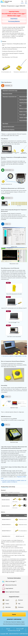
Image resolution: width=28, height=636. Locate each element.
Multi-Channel (8, 197)
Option (6, 424)
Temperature (7, 85)
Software (7, 223)
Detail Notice (14, 18)
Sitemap (8, 628)
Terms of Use (19, 628)
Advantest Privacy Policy (13, 630)
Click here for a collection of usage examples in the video (14, 356)
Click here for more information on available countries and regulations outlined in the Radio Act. (14, 481)
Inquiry (14, 614)
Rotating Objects (8, 170)
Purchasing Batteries (14, 21)
